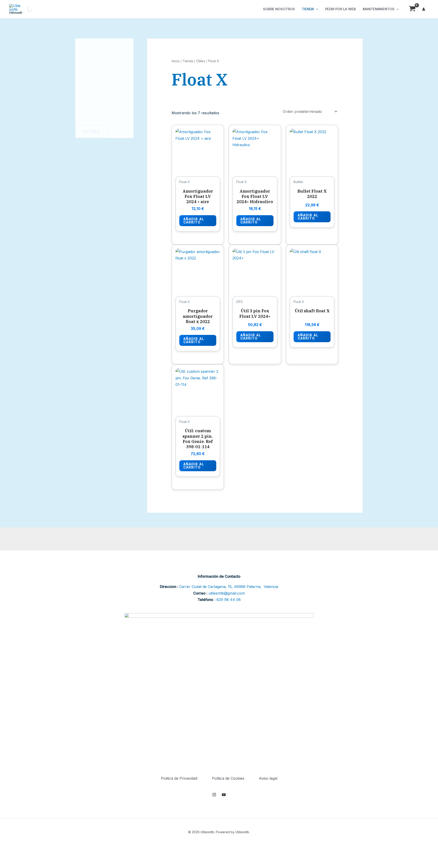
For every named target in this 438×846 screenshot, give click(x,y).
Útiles (200, 61)
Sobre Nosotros (279, 9)
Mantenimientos (378, 9)
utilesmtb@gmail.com (227, 593)
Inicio (176, 61)
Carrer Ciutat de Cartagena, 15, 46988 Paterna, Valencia (228, 586)
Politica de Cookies (228, 778)
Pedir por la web (340, 9)
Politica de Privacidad (179, 778)
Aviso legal (268, 778)
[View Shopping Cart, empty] (412, 9)
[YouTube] (224, 795)
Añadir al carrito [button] (193, 220)
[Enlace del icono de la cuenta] (423, 9)
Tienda (308, 9)
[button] (316, 9)
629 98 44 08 (228, 599)
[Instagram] (214, 795)
